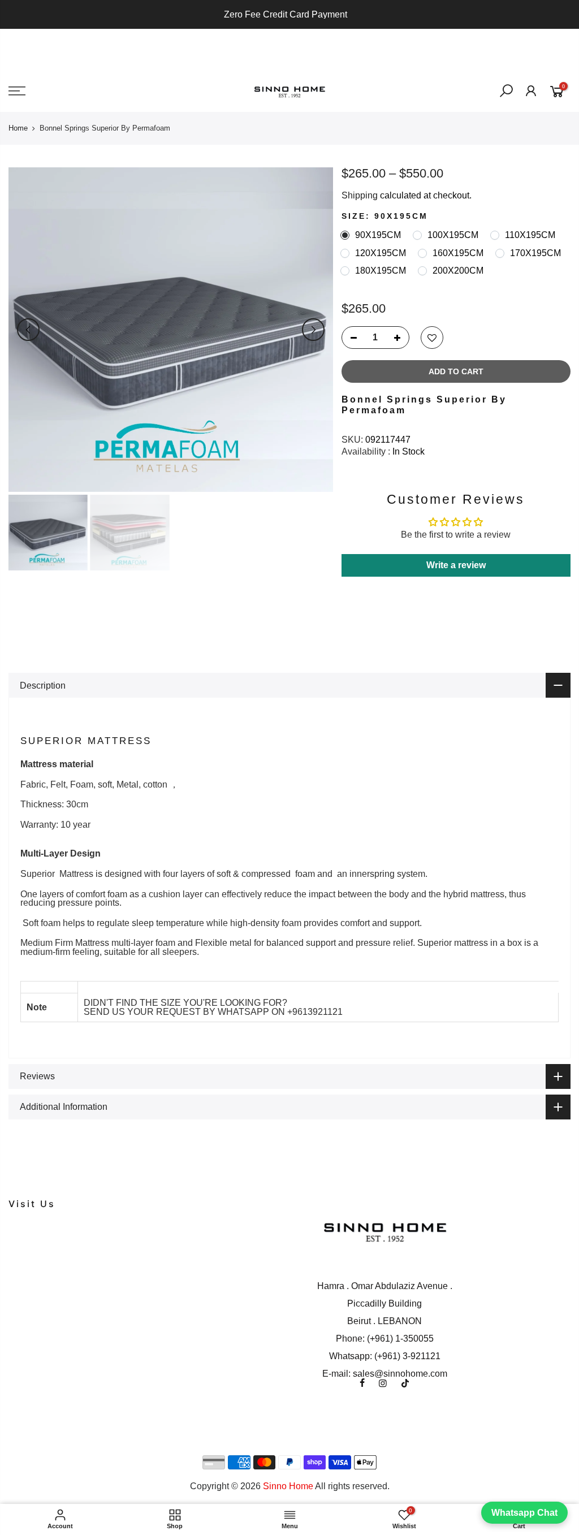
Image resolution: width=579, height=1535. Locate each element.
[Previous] (28, 329)
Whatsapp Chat (524, 1512)
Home (18, 128)
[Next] (313, 329)
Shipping (360, 195)
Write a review (456, 565)
